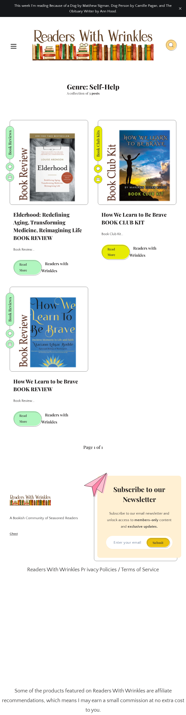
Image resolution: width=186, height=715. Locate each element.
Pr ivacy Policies (99, 570)
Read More (30, 268)
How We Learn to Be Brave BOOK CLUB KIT (134, 218)
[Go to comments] (10, 167)
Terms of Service (140, 570)
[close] (180, 8)
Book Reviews (9, 142)
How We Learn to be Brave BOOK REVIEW (45, 385)
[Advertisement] (93, 630)
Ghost (14, 533)
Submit (158, 542)
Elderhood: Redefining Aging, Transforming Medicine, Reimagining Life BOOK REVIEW (47, 226)
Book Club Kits (98, 143)
